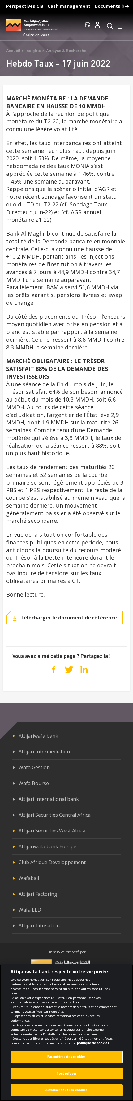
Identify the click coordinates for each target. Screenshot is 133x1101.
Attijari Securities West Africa (52, 830)
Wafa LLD (30, 909)
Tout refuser (66, 1074)
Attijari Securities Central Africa (55, 814)
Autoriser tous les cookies (66, 1090)
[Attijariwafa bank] (32, 25)
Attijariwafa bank (38, 735)
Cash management (69, 6)
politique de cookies (93, 1043)
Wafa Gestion (34, 767)
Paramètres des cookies (66, 1057)
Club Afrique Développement (52, 862)
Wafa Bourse (34, 783)
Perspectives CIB (24, 6)
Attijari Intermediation (44, 751)
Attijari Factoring (38, 893)
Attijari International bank (49, 799)
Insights (33, 51)
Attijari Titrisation (39, 925)
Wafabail (29, 878)
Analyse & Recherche (66, 51)
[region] (66, 1032)
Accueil (13, 51)
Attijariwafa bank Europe (47, 846)
